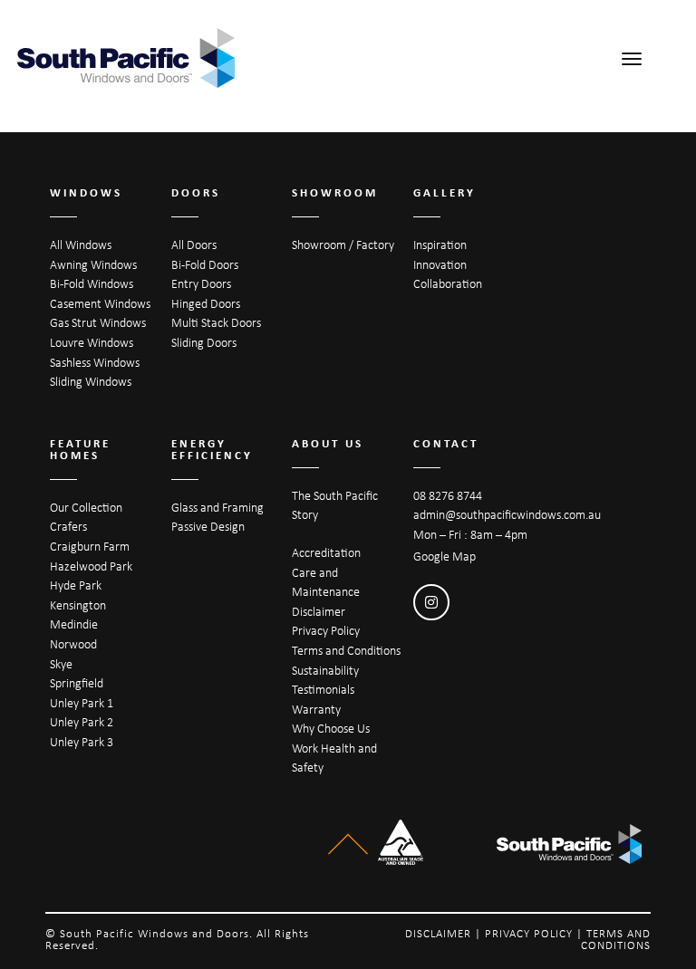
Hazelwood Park (91, 566)
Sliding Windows (90, 381)
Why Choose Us (331, 728)
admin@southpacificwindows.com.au (507, 514)
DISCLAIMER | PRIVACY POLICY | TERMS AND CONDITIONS (528, 939)
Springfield (76, 683)
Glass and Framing (217, 507)
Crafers (68, 526)
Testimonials (323, 689)
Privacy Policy (326, 630)
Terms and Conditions (346, 650)
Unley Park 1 (81, 703)
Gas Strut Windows (98, 322)
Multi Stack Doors (216, 322)
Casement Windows (100, 303)
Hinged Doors (205, 303)
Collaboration (447, 283)
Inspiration (440, 244)
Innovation (440, 264)
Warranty (316, 709)
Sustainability (325, 670)
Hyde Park (76, 585)
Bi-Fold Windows (91, 283)
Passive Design (208, 526)
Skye (61, 664)
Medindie (74, 624)
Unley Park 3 (81, 742)
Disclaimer (318, 611)
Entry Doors (201, 283)
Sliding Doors (204, 342)
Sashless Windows (95, 362)
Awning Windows (93, 264)
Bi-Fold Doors (204, 264)
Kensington (78, 605)
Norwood (73, 644)
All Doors (194, 244)
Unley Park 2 (81, 722)
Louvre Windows (91, 342)
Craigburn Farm (90, 546)
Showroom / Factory (343, 244)
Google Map (444, 556)
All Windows (80, 244)
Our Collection (86, 507)
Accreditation (326, 552)
